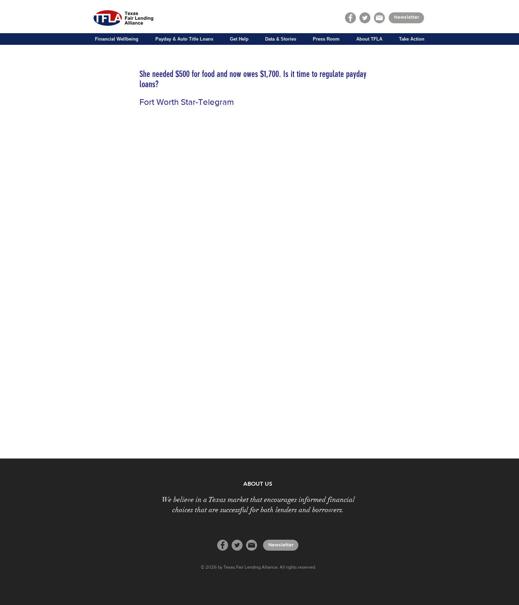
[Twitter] (364, 17)
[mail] (379, 17)
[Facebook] (350, 17)
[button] (116, 39)
